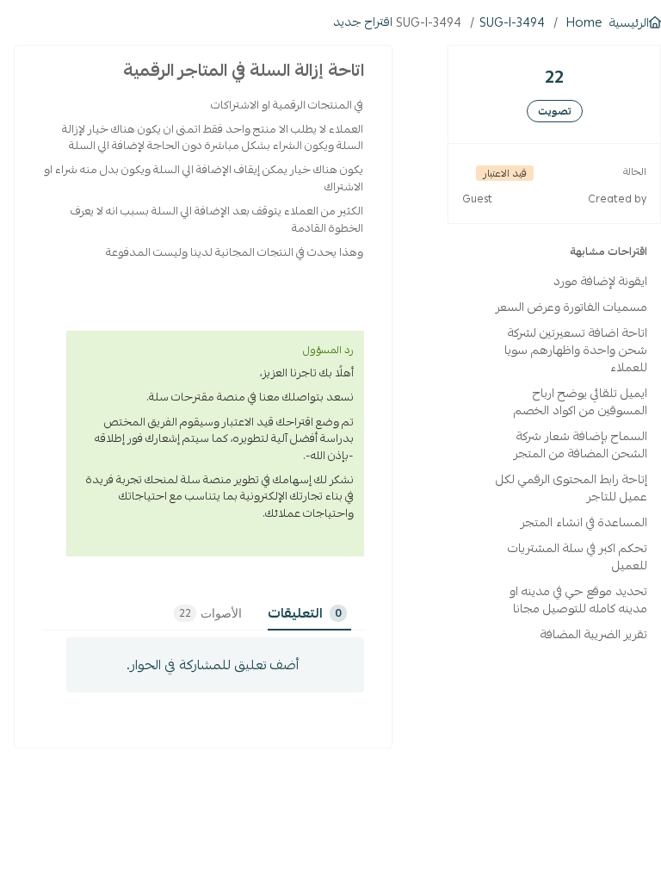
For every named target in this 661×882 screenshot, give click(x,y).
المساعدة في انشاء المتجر (584, 522)
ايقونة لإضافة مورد (600, 281)
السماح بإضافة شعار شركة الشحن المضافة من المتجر (580, 444)
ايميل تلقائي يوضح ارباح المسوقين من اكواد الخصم (580, 401)
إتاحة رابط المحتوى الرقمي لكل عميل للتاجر (571, 487)
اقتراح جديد (362, 21)
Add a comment (215, 665)
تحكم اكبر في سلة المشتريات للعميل (577, 556)
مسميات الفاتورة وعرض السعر (571, 306)
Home (584, 22)
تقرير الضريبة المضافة (594, 634)
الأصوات (210, 613)
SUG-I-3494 (512, 22)
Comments (338, 613)
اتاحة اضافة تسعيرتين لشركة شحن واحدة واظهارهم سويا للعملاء (575, 349)
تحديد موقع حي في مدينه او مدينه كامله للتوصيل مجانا (578, 599)
